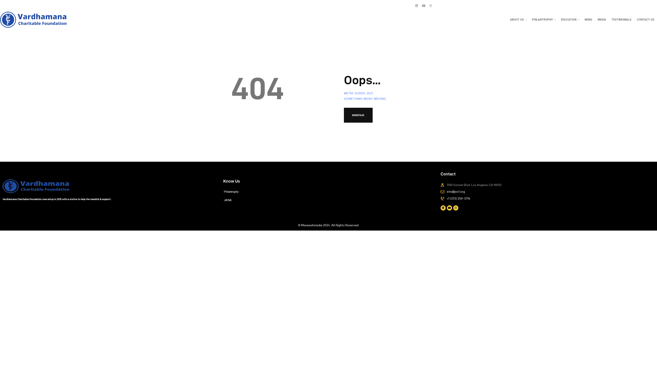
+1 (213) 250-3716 (458, 198)
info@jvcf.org (456, 191)
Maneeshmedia (311, 225)
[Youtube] (424, 6)
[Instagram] (431, 6)
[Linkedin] (417, 6)
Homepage (358, 115)
